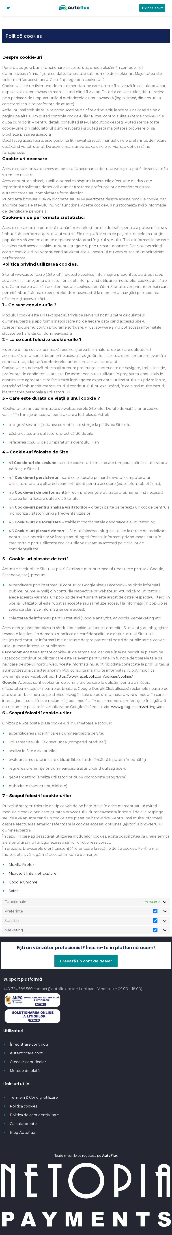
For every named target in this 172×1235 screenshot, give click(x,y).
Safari (14, 891)
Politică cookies (23, 1106)
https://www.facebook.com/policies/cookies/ (94, 676)
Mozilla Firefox (21, 865)
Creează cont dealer (28, 1062)
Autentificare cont (26, 1053)
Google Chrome (23, 882)
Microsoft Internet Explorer (33, 873)
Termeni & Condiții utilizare (34, 1097)
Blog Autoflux (22, 1132)
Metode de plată (25, 1071)
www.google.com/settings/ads (137, 707)
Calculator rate (23, 1124)
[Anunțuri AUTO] (74, 8)
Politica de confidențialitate (34, 1115)
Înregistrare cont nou (29, 1044)
